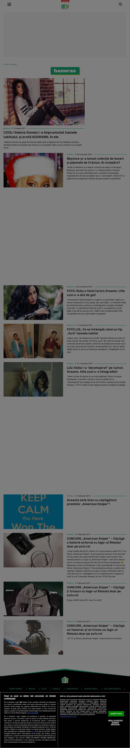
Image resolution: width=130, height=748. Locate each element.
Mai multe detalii (33, 713)
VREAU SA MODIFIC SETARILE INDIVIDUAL (115, 722)
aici (33, 731)
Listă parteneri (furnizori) (68, 717)
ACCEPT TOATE (116, 714)
